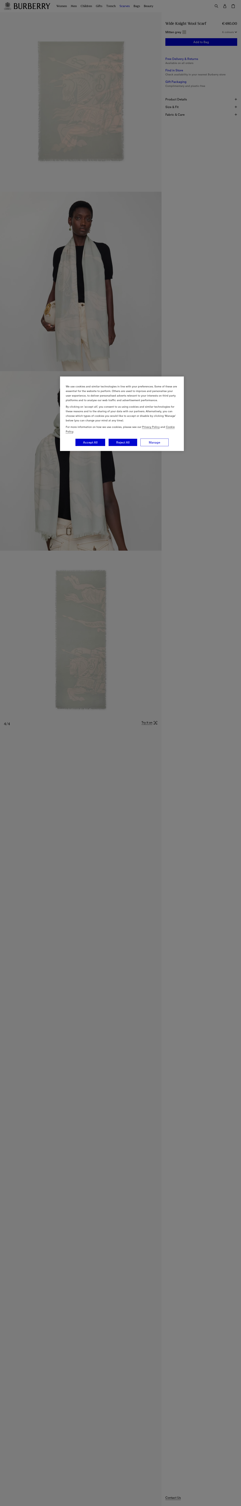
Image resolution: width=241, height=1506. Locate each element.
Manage (154, 442)
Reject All (123, 442)
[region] (122, 413)
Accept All (90, 442)
